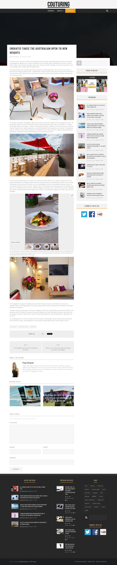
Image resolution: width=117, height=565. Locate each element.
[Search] (107, 11)
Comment (13, 423)
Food (103, 489)
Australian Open (23, 326)
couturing (100, 486)
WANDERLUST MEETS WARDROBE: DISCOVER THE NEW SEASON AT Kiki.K (95, 194)
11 (74, 525)
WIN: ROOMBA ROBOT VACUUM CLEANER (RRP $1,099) (70, 531)
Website (13, 458)
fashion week (95, 489)
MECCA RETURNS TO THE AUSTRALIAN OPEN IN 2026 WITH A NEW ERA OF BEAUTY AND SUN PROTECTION (25, 398)
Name (12, 447)
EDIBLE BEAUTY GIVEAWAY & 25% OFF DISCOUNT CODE (70, 519)
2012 (86, 486)
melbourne (100, 500)
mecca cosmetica (89, 500)
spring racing (96, 503)
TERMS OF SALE (91, 561)
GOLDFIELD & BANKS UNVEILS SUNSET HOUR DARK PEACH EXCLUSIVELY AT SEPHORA (95, 175)
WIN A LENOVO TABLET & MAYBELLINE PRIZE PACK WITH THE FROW (70, 506)
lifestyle (95, 493)
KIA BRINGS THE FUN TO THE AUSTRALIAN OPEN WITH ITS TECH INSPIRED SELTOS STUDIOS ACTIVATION (59, 398)
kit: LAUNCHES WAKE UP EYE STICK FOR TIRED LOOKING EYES (96, 106)
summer (96, 507)
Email (45, 447)
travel (103, 507)
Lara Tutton (69, 550)
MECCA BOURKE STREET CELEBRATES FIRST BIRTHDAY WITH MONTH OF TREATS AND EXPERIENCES (96, 156)
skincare (87, 503)
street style (88, 507)
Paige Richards (15, 57)
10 (67, 539)
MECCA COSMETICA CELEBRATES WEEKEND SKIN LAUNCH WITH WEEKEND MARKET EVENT (96, 185)
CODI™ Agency (32, 561)
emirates (33, 326)
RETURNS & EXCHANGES (81, 561)
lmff (101, 493)
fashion (87, 489)
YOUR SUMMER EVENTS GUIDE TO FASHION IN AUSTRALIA (25, 349)
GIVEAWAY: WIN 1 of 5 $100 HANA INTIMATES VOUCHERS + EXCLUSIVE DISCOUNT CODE (70, 490)
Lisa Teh (53, 403)
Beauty (59, 11)
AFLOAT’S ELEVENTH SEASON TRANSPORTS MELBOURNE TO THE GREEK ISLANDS (96, 146)
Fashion (50, 11)
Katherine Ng (20, 403)
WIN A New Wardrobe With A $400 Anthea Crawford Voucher (69, 546)
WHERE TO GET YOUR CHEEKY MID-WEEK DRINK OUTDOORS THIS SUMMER (58, 349)
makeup (87, 496)
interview (87, 493)
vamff (86, 510)
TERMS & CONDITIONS (101, 561)
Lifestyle (69, 11)
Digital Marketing (23, 561)
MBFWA (94, 496)
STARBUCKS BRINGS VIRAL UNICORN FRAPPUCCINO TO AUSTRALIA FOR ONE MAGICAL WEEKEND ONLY (95, 136)
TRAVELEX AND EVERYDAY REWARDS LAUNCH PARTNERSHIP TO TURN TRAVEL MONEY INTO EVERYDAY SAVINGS (96, 125)
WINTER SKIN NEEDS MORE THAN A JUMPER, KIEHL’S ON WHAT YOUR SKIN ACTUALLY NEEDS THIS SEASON (95, 115)
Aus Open (13, 326)
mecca (101, 496)
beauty (92, 486)
